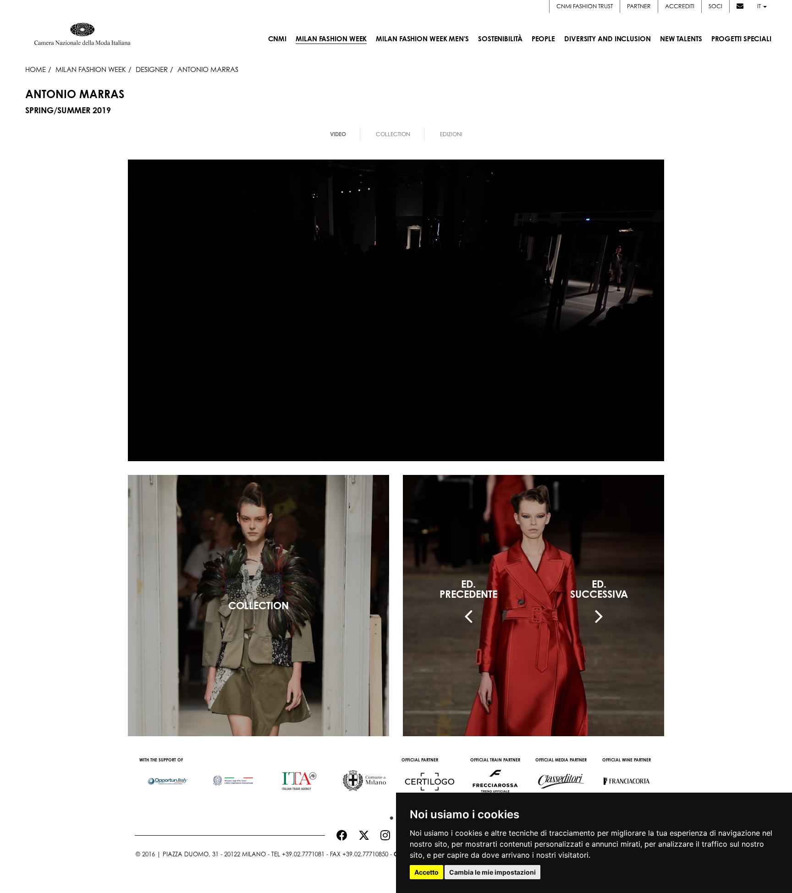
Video (338, 134)
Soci (715, 6)
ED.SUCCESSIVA (599, 589)
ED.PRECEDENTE (468, 589)
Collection (393, 134)
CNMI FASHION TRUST (584, 6)
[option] (167, 776)
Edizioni (451, 134)
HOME (35, 69)
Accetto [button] (426, 872)
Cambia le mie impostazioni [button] (492, 872)
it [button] (759, 6)
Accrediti (679, 6)
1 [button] (389, 816)
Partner (639, 6)
